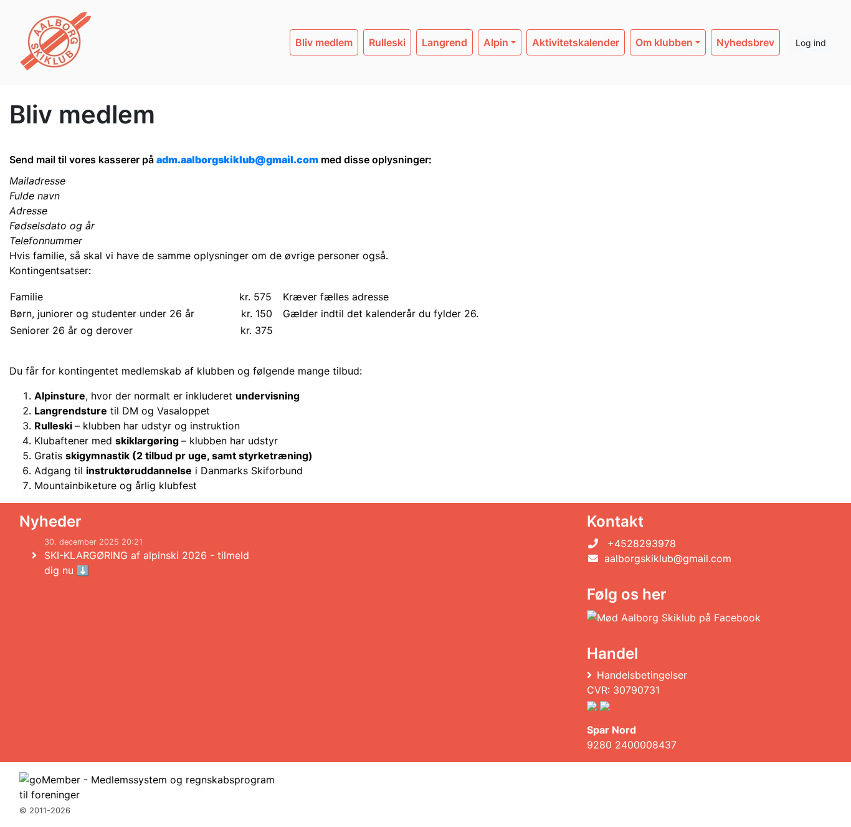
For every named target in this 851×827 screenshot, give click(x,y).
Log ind (811, 42)
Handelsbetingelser (642, 675)
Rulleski (387, 42)
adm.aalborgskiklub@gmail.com (237, 159)
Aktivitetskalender (575, 42)
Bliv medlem (324, 42)
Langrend (444, 42)
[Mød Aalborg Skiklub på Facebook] (674, 617)
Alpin (495, 42)
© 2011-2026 (44, 810)
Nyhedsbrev (745, 42)
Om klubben (664, 42)
